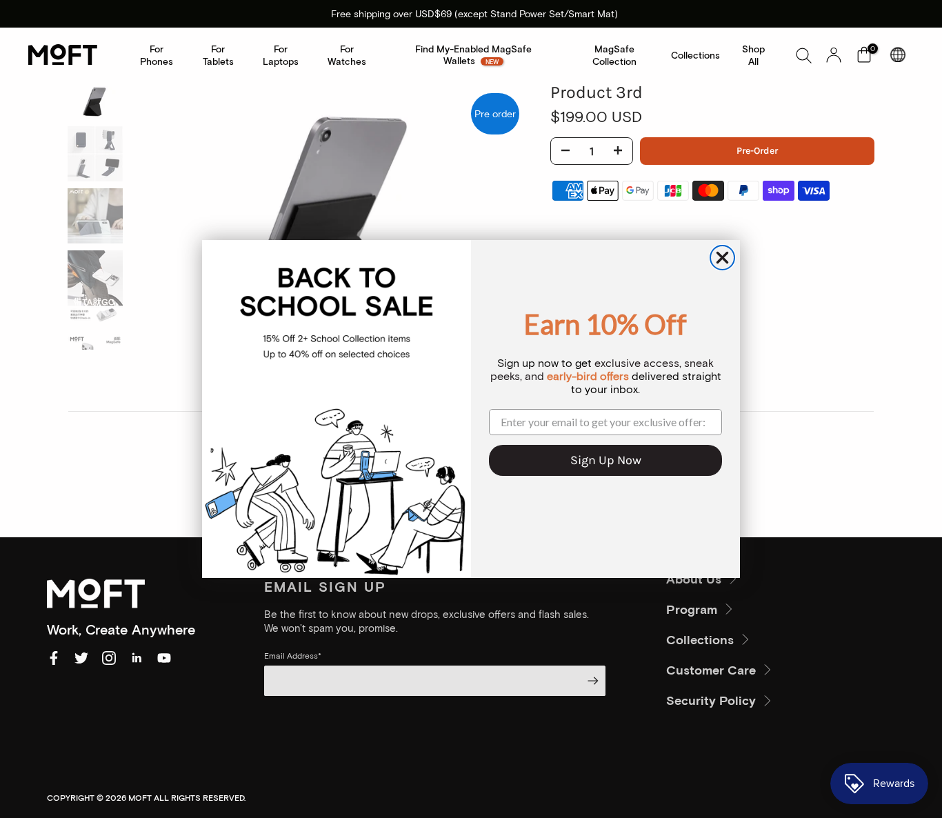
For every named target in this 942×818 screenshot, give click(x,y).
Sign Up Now (605, 460)
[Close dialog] (722, 258)
